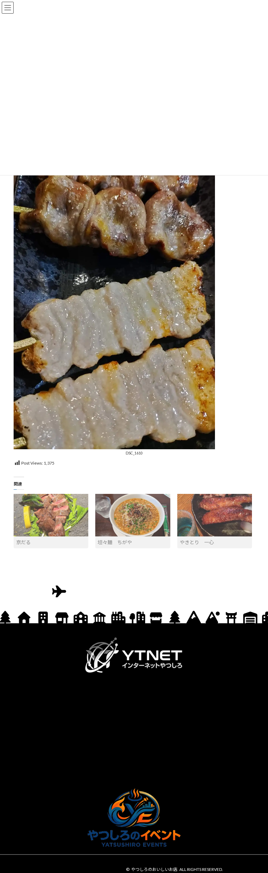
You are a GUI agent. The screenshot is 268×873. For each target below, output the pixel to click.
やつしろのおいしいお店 (154, 869)
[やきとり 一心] (214, 515)
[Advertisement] (134, 729)
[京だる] (51, 515)
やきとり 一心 (197, 542)
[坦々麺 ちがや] (132, 515)
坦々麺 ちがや (115, 542)
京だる (23, 542)
